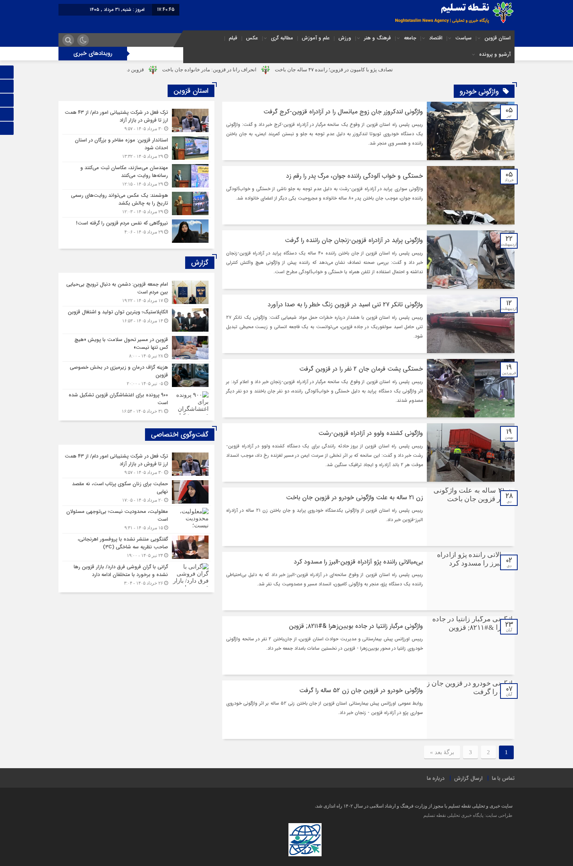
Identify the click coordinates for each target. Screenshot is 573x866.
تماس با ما (503, 778)
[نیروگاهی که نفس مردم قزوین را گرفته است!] (136, 230)
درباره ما (436, 778)
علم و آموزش (316, 38)
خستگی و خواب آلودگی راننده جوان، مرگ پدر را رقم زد (354, 176)
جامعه (410, 38)
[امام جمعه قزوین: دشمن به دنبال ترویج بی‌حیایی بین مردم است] (136, 292)
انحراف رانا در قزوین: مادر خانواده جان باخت (243, 69)
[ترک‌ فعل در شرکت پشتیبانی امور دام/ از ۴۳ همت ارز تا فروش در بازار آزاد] (136, 120)
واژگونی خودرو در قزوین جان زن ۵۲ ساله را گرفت (361, 690)
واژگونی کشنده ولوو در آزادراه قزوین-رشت (370, 433)
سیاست (463, 38)
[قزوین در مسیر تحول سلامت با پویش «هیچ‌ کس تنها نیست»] (136, 347)
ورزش (344, 38)
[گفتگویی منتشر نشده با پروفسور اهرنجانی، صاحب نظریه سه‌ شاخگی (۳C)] (136, 547)
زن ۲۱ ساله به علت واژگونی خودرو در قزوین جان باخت (354, 497)
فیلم (233, 38)
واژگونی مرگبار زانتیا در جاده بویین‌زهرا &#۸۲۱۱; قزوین (356, 626)
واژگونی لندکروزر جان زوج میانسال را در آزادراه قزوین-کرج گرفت (343, 112)
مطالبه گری (282, 38)
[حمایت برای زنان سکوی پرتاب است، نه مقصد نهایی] (136, 491)
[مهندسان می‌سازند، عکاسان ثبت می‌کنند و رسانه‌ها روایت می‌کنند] (136, 175)
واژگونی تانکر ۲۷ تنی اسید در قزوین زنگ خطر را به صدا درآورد (345, 304)
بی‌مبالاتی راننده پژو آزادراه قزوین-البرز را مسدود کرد (358, 562)
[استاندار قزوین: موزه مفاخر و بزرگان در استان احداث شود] (136, 148)
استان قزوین (498, 38)
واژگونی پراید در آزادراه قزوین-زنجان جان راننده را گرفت (354, 240)
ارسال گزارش (468, 778)
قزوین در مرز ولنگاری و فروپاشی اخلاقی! (135, 69)
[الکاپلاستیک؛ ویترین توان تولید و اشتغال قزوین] (136, 320)
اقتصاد (435, 38)
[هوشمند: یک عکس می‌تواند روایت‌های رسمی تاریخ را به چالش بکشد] (136, 203)
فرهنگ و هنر (377, 38)
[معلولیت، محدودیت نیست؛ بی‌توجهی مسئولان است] (136, 519)
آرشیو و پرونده (495, 54)
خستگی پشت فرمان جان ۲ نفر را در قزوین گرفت (361, 369)
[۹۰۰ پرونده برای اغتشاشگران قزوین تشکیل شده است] (136, 402)
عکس (252, 38)
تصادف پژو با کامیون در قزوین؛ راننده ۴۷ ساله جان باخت (368, 69)
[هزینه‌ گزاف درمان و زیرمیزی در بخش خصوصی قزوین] (136, 375)
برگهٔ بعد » (442, 752)
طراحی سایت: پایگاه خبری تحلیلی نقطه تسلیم (468, 815)
